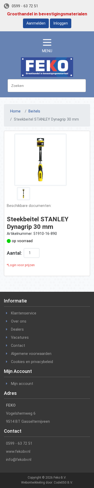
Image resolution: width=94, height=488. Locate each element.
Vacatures (20, 337)
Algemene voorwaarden (31, 354)
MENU (47, 51)
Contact (18, 345)
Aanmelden (35, 23)
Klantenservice (23, 313)
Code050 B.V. (63, 482)
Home (15, 111)
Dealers (17, 329)
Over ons (18, 321)
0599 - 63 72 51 (25, 6)
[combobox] (47, 85)
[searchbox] (48, 85)
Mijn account (22, 384)
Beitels (34, 111)
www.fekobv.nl (18, 451)
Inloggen (60, 23)
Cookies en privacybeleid (32, 362)
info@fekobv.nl (18, 459)
